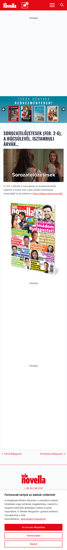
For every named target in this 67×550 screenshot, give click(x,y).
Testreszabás (33, 535)
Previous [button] (4, 109)
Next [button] (63, 109)
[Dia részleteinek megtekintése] (33, 109)
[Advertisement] (33, 57)
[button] (62, 5)
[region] (33, 520)
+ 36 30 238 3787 (33, 488)
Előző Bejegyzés (12, 454)
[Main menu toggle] (52, 5)
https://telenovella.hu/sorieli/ (47, 193)
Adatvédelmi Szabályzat (33, 519)
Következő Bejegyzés (52, 454)
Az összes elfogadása (33, 527)
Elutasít (33, 544)
